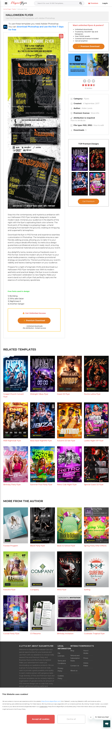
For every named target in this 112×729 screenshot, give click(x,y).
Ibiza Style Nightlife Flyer (41, 441)
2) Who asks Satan (16, 299)
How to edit (98, 125)
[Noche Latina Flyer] (97, 159)
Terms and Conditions (62, 662)
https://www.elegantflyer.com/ (51, 701)
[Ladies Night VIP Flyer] (97, 183)
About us (73, 671)
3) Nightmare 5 (14, 301)
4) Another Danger (16, 304)
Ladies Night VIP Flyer (93, 441)
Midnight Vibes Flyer (39, 394)
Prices (85, 658)
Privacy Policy (60, 669)
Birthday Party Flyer (12, 485)
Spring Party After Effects (95, 546)
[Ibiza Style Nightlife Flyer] (80, 183)
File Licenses (61, 654)
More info (95, 113)
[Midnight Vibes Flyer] (80, 159)
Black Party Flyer (37, 546)
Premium (94, 3)
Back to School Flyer (66, 546)
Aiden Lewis (87, 108)
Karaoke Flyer (9, 590)
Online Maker (85, 664)
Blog (72, 651)
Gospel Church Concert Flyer (13, 395)
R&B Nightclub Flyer (12, 441)
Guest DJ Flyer (63, 394)
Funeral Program (10, 546)
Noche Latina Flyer (92, 394)
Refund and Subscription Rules (75, 658)
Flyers (86, 99)
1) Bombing (13, 296)
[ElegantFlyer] (19, 3)
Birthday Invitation (65, 634)
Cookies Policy (61, 677)
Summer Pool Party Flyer (41, 485)
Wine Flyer (61, 590)
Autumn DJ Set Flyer (66, 441)
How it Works (85, 652)
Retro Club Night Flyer (67, 485)
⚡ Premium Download (34, 320)
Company (34, 590)
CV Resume (35, 634)
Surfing (87, 590)
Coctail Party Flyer (11, 634)
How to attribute (78, 120)
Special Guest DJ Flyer (93, 485)
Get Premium (88, 201)
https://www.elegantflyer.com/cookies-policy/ (62, 706)
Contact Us (74, 666)
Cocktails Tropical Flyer (94, 634)
